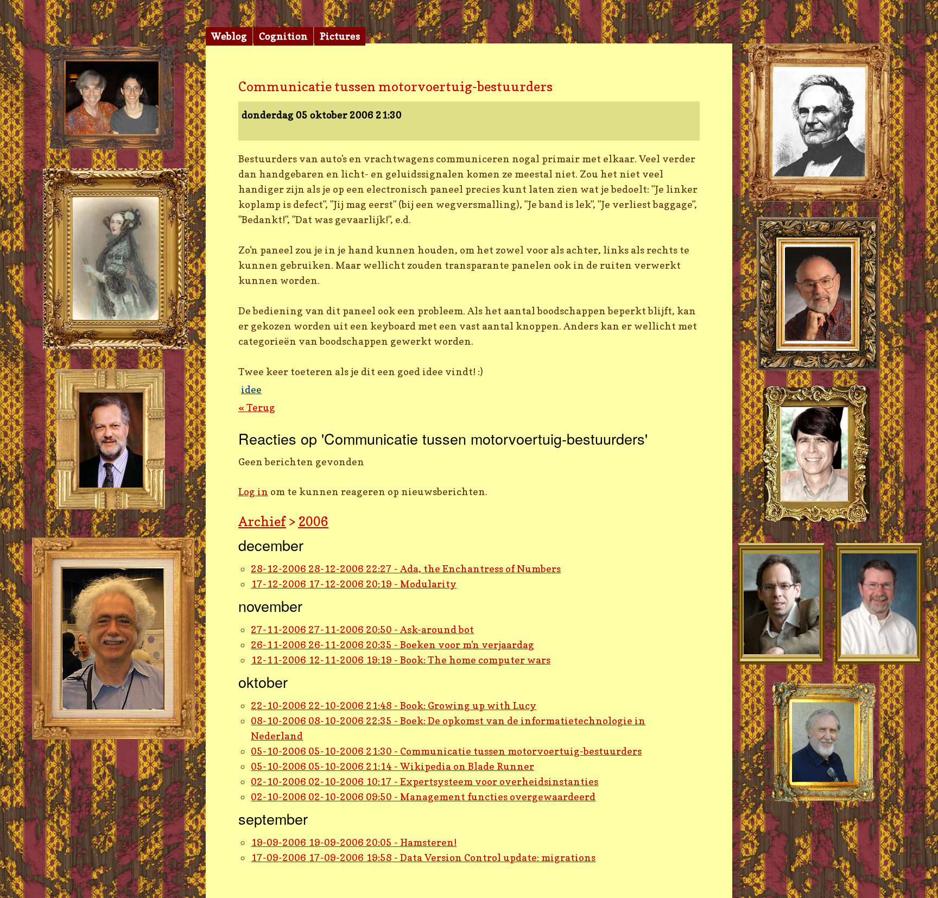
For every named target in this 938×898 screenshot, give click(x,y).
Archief (262, 521)
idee (251, 389)
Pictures (340, 36)
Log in (253, 491)
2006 (313, 521)
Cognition (283, 36)
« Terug (256, 407)
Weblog (229, 36)
